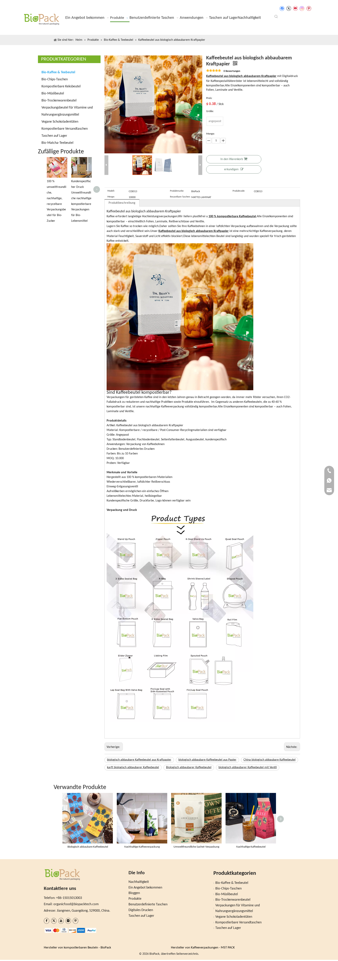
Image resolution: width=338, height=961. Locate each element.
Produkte (135, 899)
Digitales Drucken (141, 910)
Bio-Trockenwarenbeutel (58, 100)
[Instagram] (302, 8)
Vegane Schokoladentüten (59, 122)
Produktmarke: (177, 191)
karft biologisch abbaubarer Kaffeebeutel (133, 767)
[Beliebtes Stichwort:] (276, 16)
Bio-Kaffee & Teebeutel (58, 72)
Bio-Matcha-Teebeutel (57, 143)
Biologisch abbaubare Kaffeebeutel (87, 846)
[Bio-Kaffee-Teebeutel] (180, 245)
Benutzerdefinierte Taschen (148, 904)
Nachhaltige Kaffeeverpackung (142, 846)
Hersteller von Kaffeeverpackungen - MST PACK (203, 947)
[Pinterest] (308, 8)
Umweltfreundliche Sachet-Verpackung (196, 846)
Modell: (111, 191)
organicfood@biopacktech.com (76, 904)
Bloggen (134, 893)
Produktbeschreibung (122, 203)
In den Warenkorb (231, 159)
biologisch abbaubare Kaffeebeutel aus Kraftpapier (139, 759)
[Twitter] (288, 8)
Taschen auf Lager (54, 136)
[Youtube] (295, 8)
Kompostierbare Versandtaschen (64, 129)
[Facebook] (282, 8)
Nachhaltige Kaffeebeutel (250, 846)
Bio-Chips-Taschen (54, 79)
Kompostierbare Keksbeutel (61, 86)
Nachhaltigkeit (139, 882)
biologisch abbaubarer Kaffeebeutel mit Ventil (247, 767)
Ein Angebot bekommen (145, 888)
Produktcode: (239, 191)
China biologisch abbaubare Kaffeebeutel (270, 759)
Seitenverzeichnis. (187, 954)
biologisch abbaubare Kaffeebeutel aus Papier (207, 759)
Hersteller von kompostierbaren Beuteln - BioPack (77, 947)
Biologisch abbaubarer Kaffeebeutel (188, 767)
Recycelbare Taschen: (180, 197)
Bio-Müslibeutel (52, 93)
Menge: (111, 197)
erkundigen (231, 169)
